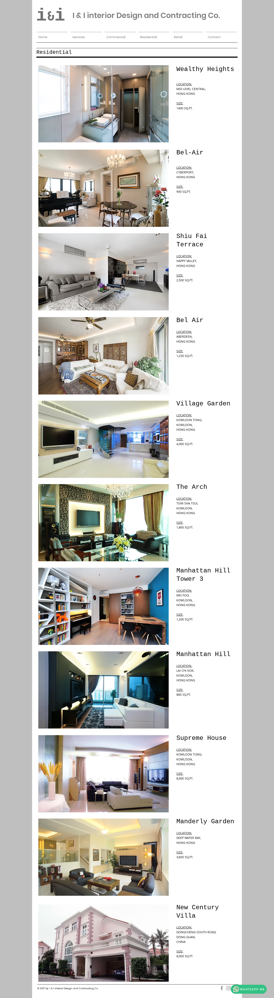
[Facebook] (222, 988)
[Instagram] (228, 988)
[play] (160, 138)
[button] (103, 103)
